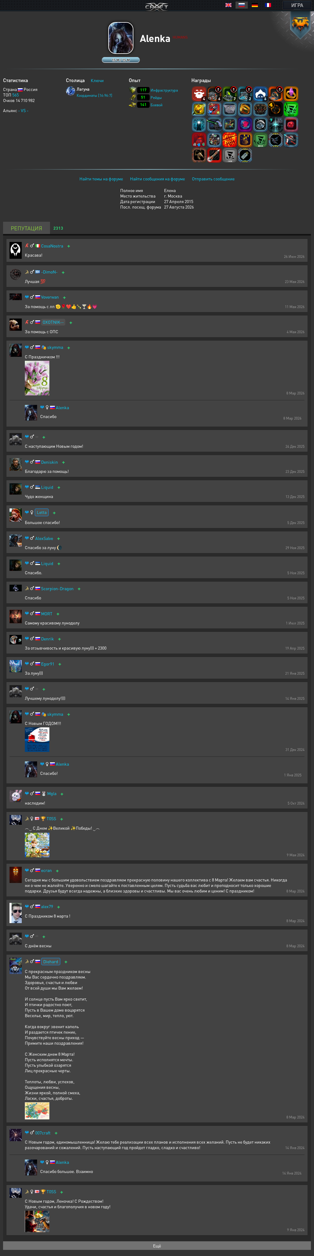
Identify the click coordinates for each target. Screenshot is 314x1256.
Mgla (51, 793)
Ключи (97, 80)
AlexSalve (44, 538)
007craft (43, 1132)
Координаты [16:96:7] (94, 95)
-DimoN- (49, 271)
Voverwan (50, 297)
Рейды (156, 97)
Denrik (47, 638)
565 (15, 94)
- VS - (23, 110)
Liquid (47, 487)
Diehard (50, 961)
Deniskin (49, 462)
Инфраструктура (164, 90)
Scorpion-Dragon (57, 588)
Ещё (157, 1245)
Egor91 (47, 663)
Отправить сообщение (213, 178)
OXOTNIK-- (53, 322)
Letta (42, 512)
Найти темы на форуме (101, 178)
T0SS (51, 818)
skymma (55, 347)
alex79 (47, 906)
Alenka (62, 407)
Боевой (157, 105)
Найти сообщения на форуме (157, 178)
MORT (46, 613)
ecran (46, 870)
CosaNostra (52, 245)
